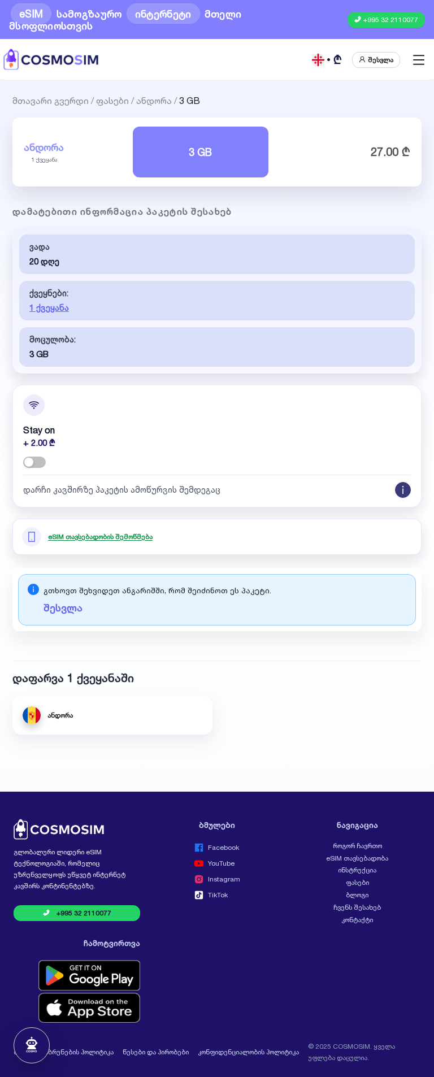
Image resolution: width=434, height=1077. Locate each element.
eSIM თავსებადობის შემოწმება (100, 537)
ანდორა (154, 100)
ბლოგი (357, 895)
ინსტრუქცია (357, 870)
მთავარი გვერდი (50, 100)
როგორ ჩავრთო (357, 846)
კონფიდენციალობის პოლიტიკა (248, 1052)
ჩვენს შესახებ (357, 907)
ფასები (112, 100)
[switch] (34, 462)
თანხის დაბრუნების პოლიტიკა (64, 1052)
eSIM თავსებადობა (357, 858)
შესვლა (63, 607)
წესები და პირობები (156, 1052)
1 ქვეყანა (49, 307)
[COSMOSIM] (50, 59)
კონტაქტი (357, 920)
